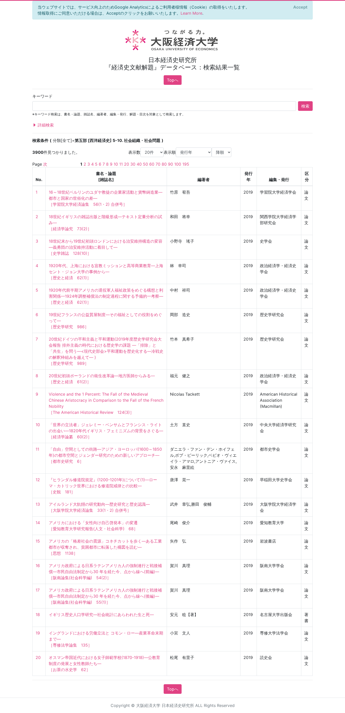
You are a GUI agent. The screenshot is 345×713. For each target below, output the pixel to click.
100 (177, 164)
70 (158, 164)
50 (145, 164)
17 (38, 590)
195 (185, 164)
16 (38, 565)
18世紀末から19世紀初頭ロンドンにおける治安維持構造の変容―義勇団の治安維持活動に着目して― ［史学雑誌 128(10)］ (105, 247)
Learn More (191, 13)
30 (132, 164)
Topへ (172, 80)
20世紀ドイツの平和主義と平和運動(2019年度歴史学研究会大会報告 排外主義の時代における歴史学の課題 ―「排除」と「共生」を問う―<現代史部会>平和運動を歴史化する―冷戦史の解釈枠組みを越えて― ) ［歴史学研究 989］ (106, 351)
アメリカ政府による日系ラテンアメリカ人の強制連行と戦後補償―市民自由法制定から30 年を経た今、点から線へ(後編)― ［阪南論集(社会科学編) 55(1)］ (105, 596)
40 (139, 164)
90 (170, 164)
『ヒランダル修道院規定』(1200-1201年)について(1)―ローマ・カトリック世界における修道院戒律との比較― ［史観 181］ (103, 485)
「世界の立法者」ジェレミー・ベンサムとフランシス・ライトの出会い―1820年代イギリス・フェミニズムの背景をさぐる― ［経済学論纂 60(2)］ (106, 430)
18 (38, 614)
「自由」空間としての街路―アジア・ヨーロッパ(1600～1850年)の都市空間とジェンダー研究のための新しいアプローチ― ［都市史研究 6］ (105, 455)
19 (38, 632)
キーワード (42, 96)
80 (164, 164)
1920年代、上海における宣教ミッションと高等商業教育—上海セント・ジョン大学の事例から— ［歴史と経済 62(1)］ (106, 271)
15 (38, 541)
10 (116, 164)
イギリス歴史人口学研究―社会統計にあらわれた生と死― (101, 614)
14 (38, 522)
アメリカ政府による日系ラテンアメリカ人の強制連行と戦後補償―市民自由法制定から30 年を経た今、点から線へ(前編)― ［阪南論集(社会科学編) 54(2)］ (105, 571)
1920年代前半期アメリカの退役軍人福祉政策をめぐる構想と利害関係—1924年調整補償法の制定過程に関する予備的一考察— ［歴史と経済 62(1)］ (106, 296)
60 (151, 164)
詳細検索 (45, 125)
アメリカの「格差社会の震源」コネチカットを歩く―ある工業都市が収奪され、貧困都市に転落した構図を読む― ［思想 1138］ (105, 547)
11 (121, 164)
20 (126, 164)
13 (38, 504)
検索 (305, 106)
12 (38, 479)
